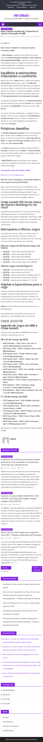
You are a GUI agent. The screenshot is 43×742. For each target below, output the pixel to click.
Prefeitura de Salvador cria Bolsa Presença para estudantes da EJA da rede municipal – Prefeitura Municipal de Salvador (21, 621)
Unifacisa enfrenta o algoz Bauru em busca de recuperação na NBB (38, 568)
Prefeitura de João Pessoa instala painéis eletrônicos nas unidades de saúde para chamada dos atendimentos (20, 462)
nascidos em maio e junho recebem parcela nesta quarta (21, 586)
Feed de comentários (11, 726)
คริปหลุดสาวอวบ (8, 639)
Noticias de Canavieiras (29, 5)
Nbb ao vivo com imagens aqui (12, 175)
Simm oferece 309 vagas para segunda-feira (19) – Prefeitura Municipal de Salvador (21, 533)
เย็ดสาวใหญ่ (7, 654)
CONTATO (32, 7)
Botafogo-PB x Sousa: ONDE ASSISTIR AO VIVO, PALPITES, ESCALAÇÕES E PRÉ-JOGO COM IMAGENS (22, 665)
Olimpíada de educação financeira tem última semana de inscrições (20, 612)
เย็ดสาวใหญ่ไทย (8, 673)
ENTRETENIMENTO (21, 7)
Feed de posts (8, 722)
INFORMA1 (21, 15)
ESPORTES (11, 7)
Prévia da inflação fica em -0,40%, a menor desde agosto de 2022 (21, 604)
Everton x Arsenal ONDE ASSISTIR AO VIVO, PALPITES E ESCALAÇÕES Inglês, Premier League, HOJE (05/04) (20, 499)
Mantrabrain (33, 739)
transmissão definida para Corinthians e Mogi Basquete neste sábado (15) (7, 568)
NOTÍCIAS (22, 4)
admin (18, 36)
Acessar (6, 717)
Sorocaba (6, 704)
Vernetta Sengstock (10, 662)
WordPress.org (8, 731)
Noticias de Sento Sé (12, 5)
